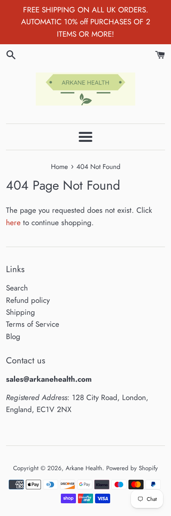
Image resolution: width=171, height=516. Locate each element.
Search (17, 288)
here (13, 222)
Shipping (20, 312)
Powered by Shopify (132, 468)
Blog (13, 336)
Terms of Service (32, 324)
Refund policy (28, 300)
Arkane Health (84, 468)
